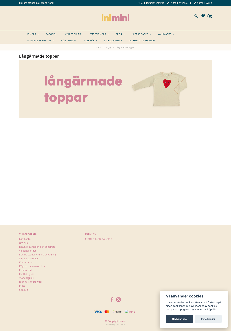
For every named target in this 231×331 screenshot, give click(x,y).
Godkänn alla (179, 319)
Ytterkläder (99, 34)
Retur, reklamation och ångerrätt (37, 246)
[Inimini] (115, 17)
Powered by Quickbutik (115, 324)
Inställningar (208, 319)
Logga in (24, 289)
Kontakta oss (26, 262)
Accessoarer (141, 34)
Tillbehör (89, 40)
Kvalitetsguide (26, 274)
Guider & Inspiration (142, 40)
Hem (99, 47)
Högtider (67, 40)
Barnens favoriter (40, 40)
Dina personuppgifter (30, 281)
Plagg (110, 47)
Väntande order (27, 250)
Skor (119, 34)
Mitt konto (25, 239)
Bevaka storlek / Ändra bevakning (37, 254)
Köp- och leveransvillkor (32, 266)
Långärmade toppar (125, 47)
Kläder (32, 34)
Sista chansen (113, 40)
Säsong (51, 34)
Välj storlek (73, 34)
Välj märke (165, 34)
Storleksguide (26, 278)
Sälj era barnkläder (29, 258)
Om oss (23, 242)
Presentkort (25, 270)
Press (22, 285)
